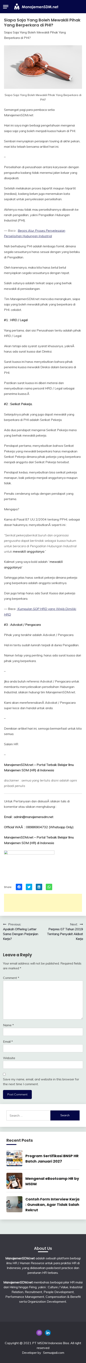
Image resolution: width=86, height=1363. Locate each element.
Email (8, 1041)
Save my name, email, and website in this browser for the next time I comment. (41, 1081)
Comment (11, 978)
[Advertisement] (43, 903)
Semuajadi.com (53, 1353)
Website (9, 1058)
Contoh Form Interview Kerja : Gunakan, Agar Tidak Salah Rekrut (52, 1204)
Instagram (39, 1333)
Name (8, 1025)
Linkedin (48, 1333)
